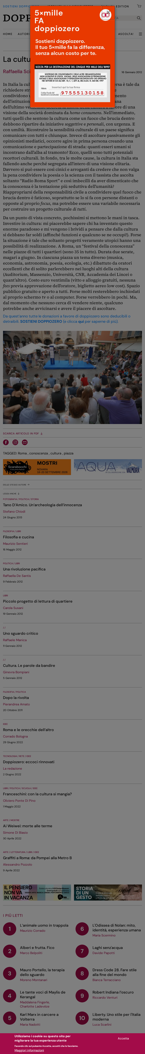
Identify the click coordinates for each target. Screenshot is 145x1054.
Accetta (123, 1038)
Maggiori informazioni (29, 1050)
